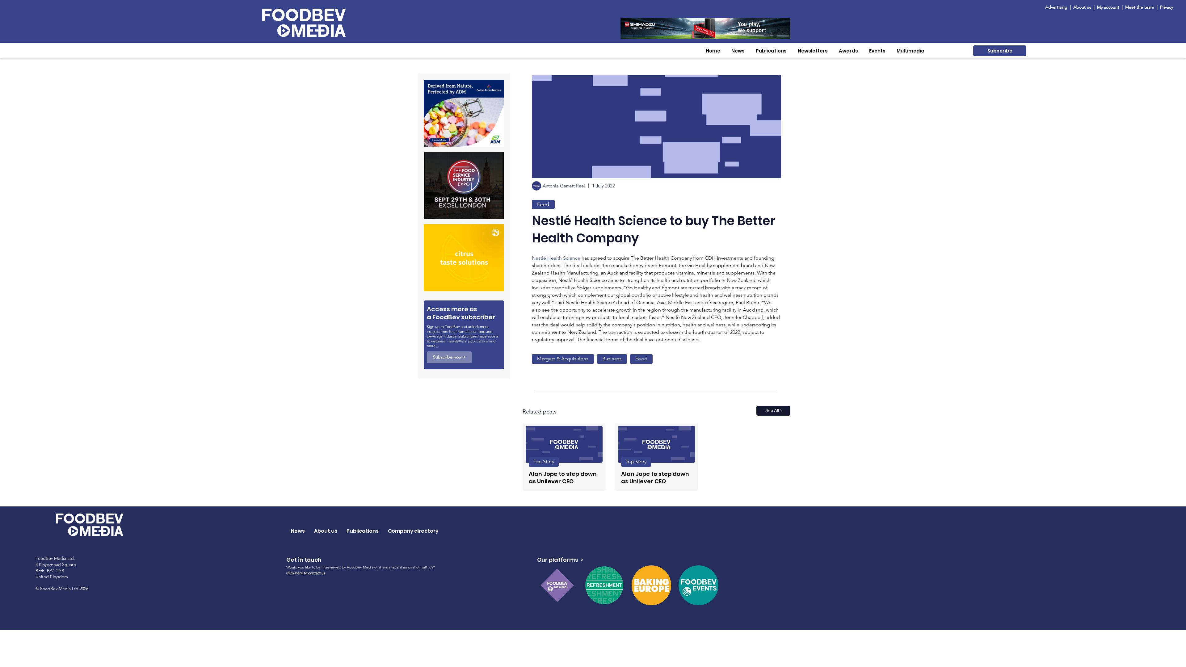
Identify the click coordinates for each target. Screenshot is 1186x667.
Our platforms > (560, 560)
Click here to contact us (305, 573)
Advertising (1057, 7)
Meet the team (1140, 7)
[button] (738, 50)
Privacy (1166, 7)
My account (1108, 7)
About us (1082, 7)
